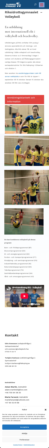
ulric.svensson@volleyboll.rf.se (17, 349)
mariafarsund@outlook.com (17, 400)
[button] (45, 410)
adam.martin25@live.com (16, 390)
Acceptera (24, 427)
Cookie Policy (17, 445)
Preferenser (24, 440)
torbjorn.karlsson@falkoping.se (17, 363)
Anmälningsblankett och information (21, 99)
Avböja (24, 433)
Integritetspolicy (29, 445)
